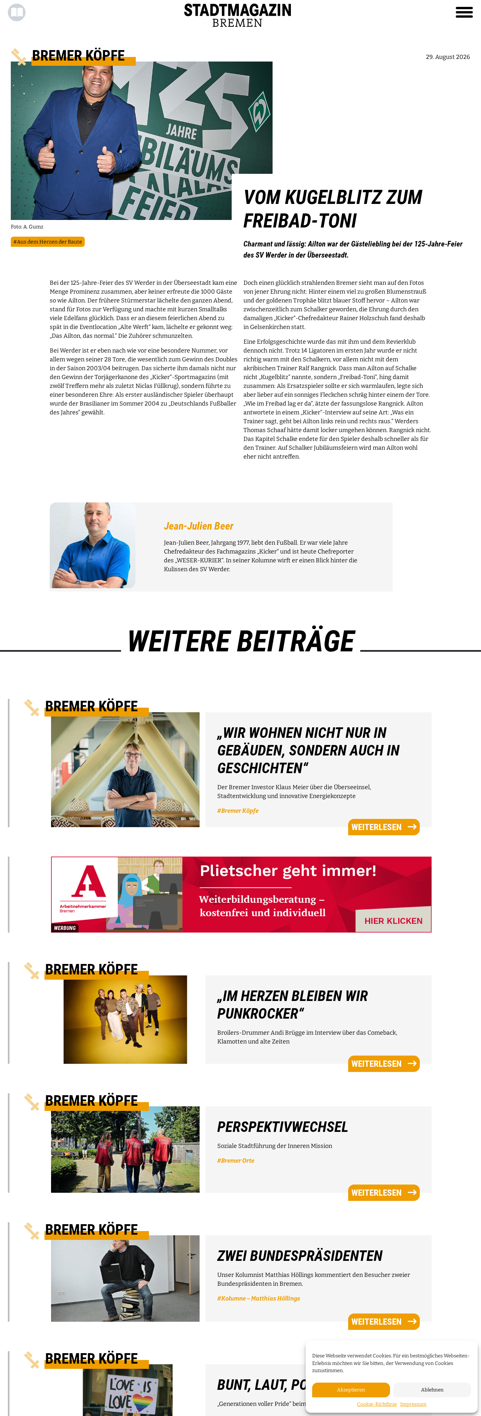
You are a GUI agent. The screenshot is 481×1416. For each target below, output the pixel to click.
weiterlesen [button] (376, 827)
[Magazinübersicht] (17, 12)
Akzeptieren (351, 1390)
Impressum (413, 1404)
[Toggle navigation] (464, 12)
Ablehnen (432, 1390)
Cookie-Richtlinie (377, 1404)
